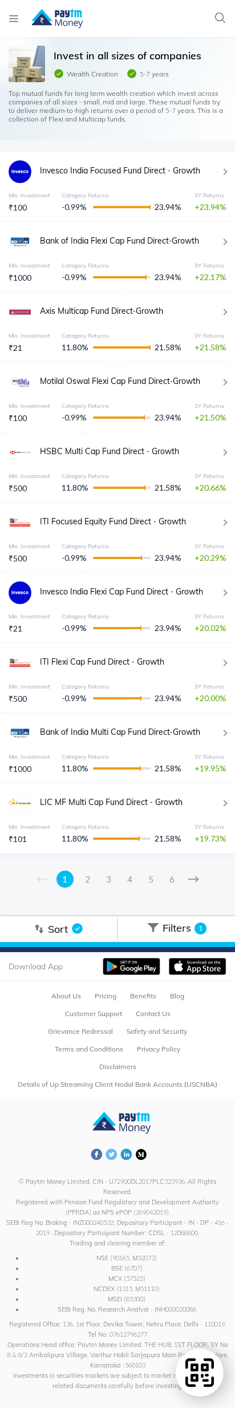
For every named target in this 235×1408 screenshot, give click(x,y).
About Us (66, 996)
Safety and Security (157, 1031)
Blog (177, 996)
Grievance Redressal (80, 1031)
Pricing (105, 996)
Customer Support (93, 1013)
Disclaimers (117, 1066)
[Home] (51, 19)
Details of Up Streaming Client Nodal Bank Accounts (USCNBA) (117, 1084)
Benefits (143, 996)
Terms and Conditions (89, 1049)
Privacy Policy (158, 1049)
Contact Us (153, 1013)
